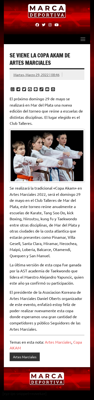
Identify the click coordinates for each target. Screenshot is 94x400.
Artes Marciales (58, 342)
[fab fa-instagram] (50, 24)
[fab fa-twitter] (44, 24)
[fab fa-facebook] (37, 24)
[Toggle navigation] (83, 39)
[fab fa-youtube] (56, 24)
